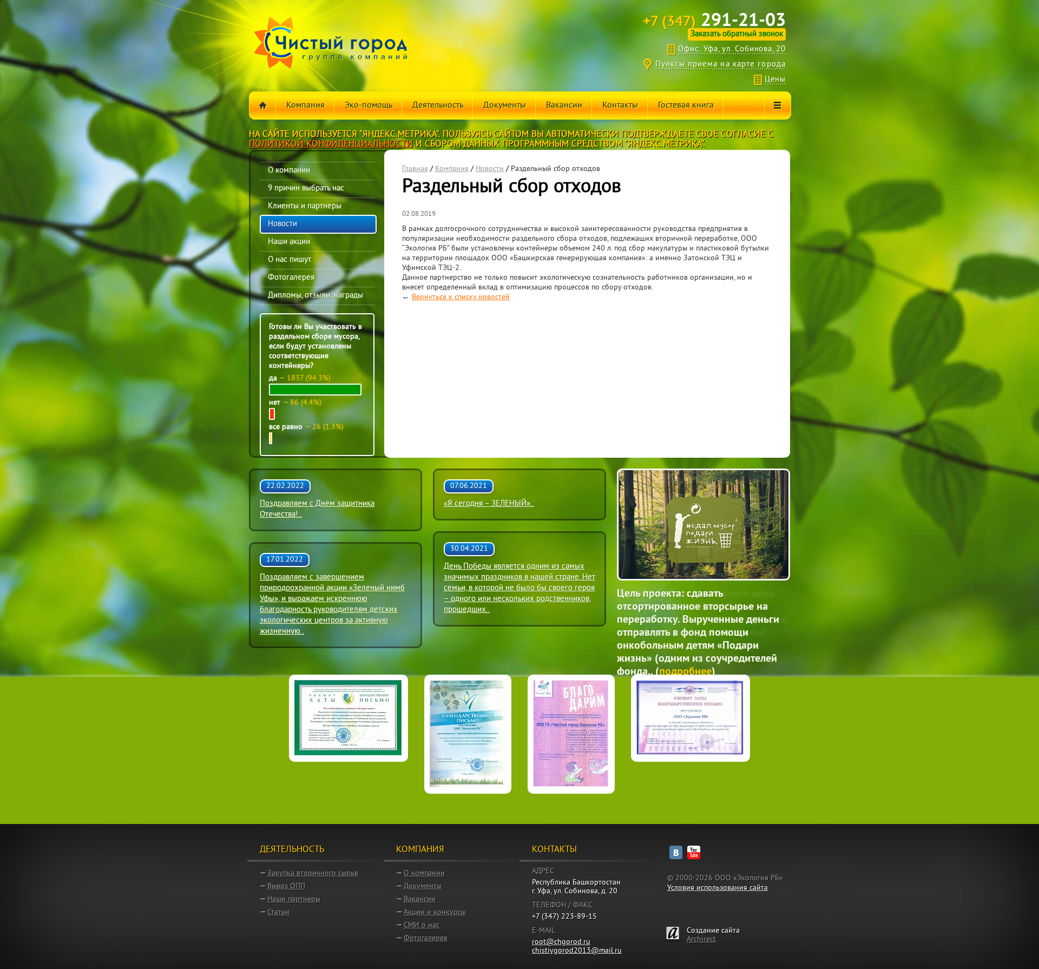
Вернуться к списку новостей (461, 297)
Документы (423, 886)
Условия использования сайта (717, 888)
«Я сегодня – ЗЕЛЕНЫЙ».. (489, 504)
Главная (415, 169)
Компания (452, 169)
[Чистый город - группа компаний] (330, 43)
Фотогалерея (426, 938)
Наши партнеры (293, 899)
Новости (490, 169)
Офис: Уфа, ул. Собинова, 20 (732, 49)
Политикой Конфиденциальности (331, 144)
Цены (775, 80)
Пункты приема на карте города (720, 65)
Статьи (278, 912)
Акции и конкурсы (435, 912)
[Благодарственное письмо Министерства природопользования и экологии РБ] (467, 734)
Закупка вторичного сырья (312, 873)
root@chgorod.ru (561, 942)
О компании (424, 873)
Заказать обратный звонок (737, 34)
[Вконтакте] (675, 852)
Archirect (701, 939)
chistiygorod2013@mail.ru (577, 950)
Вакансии (420, 899)
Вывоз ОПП (286, 886)
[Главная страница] (262, 105)
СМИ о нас (421, 925)
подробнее (647, 646)
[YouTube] (693, 852)
